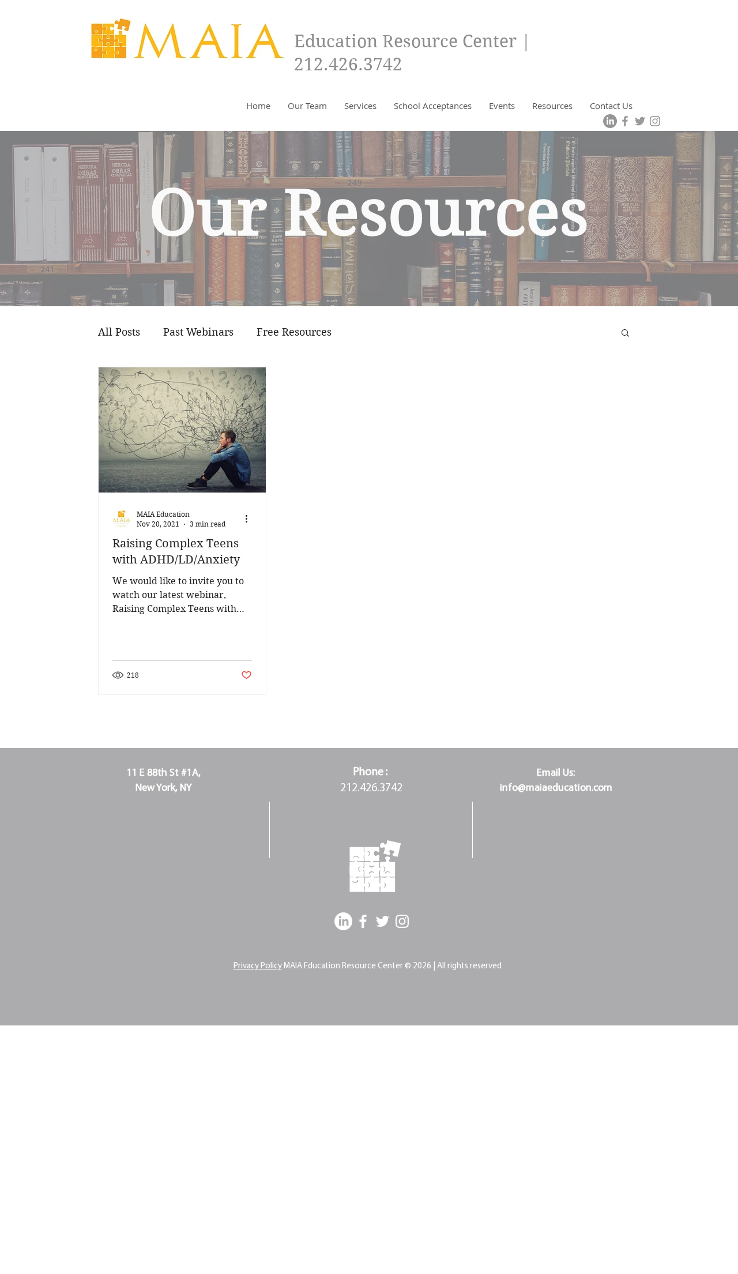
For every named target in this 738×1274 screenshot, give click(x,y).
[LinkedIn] (610, 121)
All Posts (119, 332)
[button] (625, 334)
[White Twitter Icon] (382, 921)
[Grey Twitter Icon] (640, 121)
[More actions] (250, 518)
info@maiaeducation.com (556, 788)
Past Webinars (198, 332)
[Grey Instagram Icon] (655, 121)
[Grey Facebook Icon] (625, 121)
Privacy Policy (258, 966)
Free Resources (294, 332)
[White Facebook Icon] (363, 921)
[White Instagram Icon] (402, 921)
